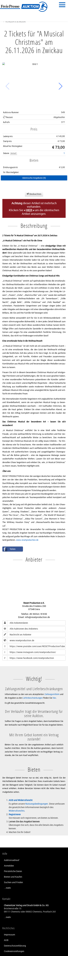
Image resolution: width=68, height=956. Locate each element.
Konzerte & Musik (16, 21)
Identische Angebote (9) (34, 177)
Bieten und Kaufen (13, 876)
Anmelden (9, 865)
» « (29, 210)
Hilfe (4, 854)
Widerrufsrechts (17, 810)
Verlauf (13, 153)
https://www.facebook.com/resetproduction (29, 657)
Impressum (9, 934)
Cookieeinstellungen (14, 951)
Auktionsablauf (11, 860)
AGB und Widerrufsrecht (21, 800)
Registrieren (15, 814)
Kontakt (6, 899)
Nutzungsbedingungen (36, 803)
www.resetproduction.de (27, 539)
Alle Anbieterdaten (19, 622)
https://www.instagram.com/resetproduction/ (30, 652)
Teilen (12, 548)
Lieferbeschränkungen (33, 697)
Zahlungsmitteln (51, 694)
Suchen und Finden (13, 882)
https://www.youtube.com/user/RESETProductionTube (34, 646)
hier (54, 697)
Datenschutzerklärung (15, 945)
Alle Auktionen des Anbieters (24, 628)
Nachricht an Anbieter (20, 634)
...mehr (7, 887)
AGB (6, 940)
